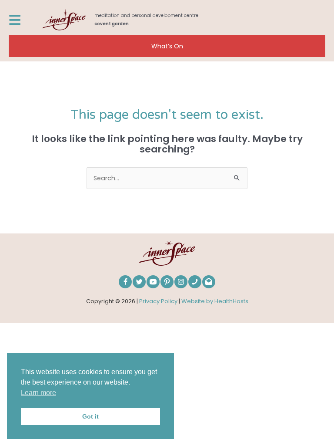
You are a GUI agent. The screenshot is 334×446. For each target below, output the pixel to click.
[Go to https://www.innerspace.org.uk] (183, 20)
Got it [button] (90, 416)
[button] (167, 46)
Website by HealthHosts (214, 301)
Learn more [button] (38, 392)
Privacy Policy (158, 301)
